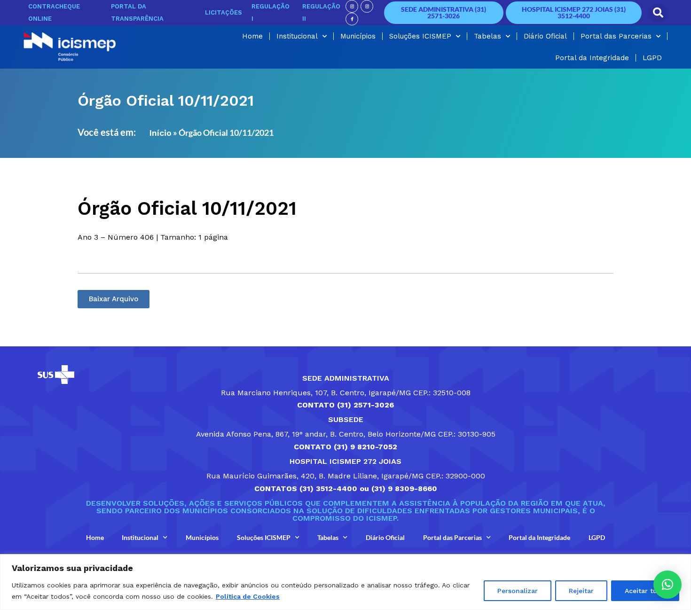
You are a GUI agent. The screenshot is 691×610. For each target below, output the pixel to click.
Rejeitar (581, 590)
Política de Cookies (248, 596)
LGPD (652, 58)
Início (160, 133)
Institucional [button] (297, 36)
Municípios (358, 36)
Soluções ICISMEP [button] (420, 36)
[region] (345, 582)
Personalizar (517, 590)
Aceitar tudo (645, 590)
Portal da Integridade (592, 58)
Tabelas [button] (487, 36)
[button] (658, 12)
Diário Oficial (545, 36)
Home (252, 36)
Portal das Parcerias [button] (616, 36)
